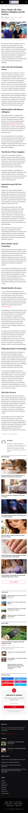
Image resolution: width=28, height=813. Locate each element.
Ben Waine (7, 17)
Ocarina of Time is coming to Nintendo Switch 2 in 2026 (13, 759)
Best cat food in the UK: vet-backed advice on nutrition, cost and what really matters (13, 476)
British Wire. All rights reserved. (17, 809)
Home (6, 801)
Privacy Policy (12, 711)
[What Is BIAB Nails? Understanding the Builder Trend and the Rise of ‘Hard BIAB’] (14, 546)
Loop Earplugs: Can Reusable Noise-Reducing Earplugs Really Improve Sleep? (13, 576)
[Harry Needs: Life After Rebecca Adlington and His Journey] (14, 30)
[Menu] (2, 2)
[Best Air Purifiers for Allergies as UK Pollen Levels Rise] (14, 486)
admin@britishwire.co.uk (11, 733)
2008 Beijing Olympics (15, 125)
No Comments (5, 19)
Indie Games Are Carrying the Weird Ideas (16, 652)
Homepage (3, 787)
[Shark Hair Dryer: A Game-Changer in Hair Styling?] (3, 603)
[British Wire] (14, 2)
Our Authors (3, 789)
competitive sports (6, 306)
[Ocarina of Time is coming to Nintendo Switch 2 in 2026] (14, 633)
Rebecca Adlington (13, 434)
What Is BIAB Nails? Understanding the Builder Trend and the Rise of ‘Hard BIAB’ (13, 556)
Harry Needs (4, 434)
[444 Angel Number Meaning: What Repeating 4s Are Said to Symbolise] (14, 506)
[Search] (26, 2)
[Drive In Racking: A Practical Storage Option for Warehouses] (3, 659)
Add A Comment (14, 581)
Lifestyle (20, 17)
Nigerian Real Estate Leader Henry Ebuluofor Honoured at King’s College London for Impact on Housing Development (13, 771)
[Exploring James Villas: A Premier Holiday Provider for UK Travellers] (3, 610)
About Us (3, 780)
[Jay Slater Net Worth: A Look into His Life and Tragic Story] (3, 617)
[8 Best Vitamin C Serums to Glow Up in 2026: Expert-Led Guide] (14, 526)
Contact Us (3, 782)
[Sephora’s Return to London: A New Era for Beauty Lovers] (3, 597)
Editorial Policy (4, 785)
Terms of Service (5, 793)
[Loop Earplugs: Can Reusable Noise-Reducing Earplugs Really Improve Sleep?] (14, 566)
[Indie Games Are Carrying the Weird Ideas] (3, 653)
